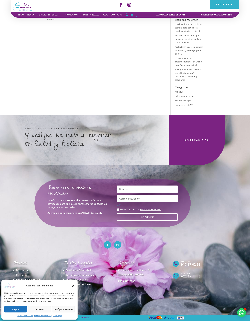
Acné (177, 91)
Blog (105, 15)
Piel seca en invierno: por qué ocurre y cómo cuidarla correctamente (188, 39)
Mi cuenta (22, 270)
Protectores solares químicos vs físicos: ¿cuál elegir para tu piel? (189, 50)
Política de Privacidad (43, 315)
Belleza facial (181, 100)
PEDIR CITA (224, 4)
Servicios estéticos (48, 15)
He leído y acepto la (140, 209)
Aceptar (16, 309)
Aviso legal (57, 315)
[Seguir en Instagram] (129, 5)
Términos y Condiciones (80, 275)
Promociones (72, 15)
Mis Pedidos (23, 275)
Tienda (30, 15)
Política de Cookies (25, 315)
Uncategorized (182, 105)
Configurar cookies (63, 309)
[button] (73, 285)
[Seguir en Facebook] (120, 5)
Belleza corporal (183, 96)
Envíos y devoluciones (78, 284)
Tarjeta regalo (91, 15)
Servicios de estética (28, 279)
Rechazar (39, 309)
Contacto (116, 15)
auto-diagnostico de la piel (170, 14)
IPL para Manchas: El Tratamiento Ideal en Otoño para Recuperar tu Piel (188, 62)
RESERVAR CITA (196, 140)
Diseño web (83, 317)
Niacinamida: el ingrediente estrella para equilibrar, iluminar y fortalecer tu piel (188, 28)
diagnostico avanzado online (216, 14)
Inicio (21, 15)
